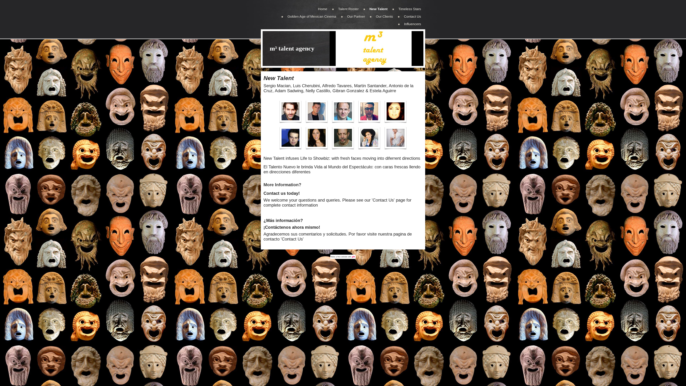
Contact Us (412, 16)
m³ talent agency (292, 48)
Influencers (412, 24)
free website (342, 257)
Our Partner (356, 16)
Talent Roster (348, 9)
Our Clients (384, 16)
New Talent (378, 9)
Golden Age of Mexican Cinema (311, 16)
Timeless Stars (409, 9)
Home (322, 9)
